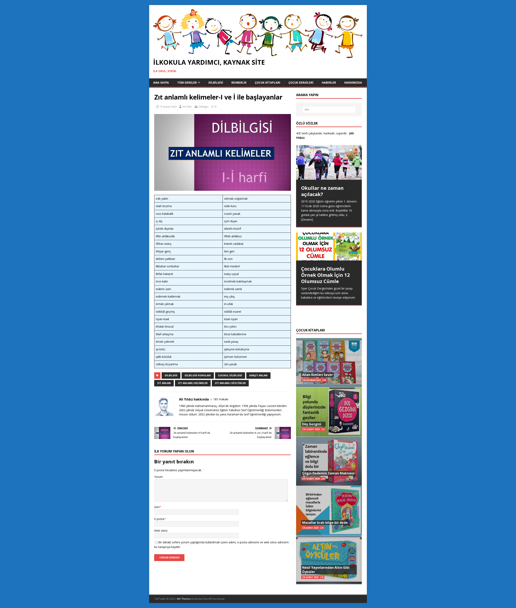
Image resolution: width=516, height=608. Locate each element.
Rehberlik (239, 82)
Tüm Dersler (187, 82)
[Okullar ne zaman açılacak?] (329, 162)
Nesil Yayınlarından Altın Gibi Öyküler (326, 569)
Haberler (329, 82)
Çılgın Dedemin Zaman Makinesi (328, 473)
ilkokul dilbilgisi (230, 375)
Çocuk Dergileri (300, 82)
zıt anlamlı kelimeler (193, 383)
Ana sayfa (161, 82)
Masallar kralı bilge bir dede (325, 522)
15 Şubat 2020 (168, 106)
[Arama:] (329, 109)
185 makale (220, 399)
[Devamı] (307, 219)
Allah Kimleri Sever (317, 374)
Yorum (158, 477)
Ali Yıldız (187, 106)
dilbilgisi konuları (198, 375)
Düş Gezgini (311, 424)
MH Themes (183, 599)
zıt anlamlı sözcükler (230, 383)
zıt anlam (164, 383)
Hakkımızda (353, 82)
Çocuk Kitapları (267, 82)
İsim (157, 507)
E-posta (159, 519)
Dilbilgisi (215, 82)
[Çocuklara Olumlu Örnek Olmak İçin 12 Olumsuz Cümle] (329, 246)
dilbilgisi (171, 375)
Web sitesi (160, 530)
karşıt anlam (258, 375)
